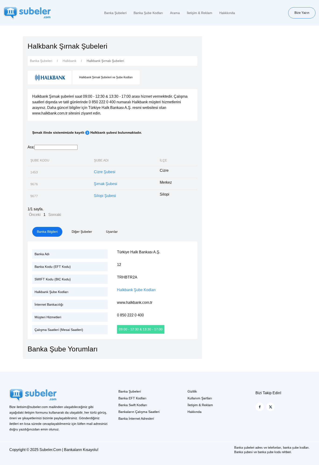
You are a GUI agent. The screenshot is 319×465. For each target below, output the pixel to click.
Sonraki (54, 215)
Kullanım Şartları (200, 398)
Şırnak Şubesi (105, 184)
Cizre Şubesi (104, 172)
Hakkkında (227, 13)
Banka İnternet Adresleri (136, 418)
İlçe (163, 160)
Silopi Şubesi (105, 196)
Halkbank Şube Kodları (136, 290)
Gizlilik (192, 391)
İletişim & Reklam (199, 13)
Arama (175, 13)
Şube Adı (101, 160)
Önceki (35, 215)
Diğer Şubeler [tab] (82, 231)
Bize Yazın (301, 12)
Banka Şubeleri (115, 13)
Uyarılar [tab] (112, 231)
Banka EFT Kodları (132, 398)
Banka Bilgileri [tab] (47, 231)
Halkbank (69, 61)
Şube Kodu (39, 160)
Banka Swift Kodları (132, 405)
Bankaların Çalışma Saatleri (139, 412)
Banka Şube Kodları (148, 13)
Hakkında (195, 412)
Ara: (31, 147)
